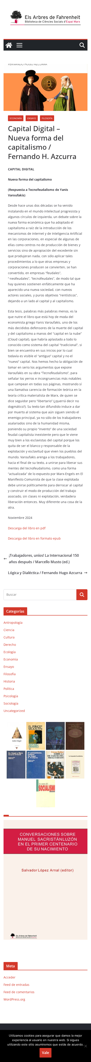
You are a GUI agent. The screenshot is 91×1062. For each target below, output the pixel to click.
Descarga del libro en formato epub (34, 538)
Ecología (10, 652)
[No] (85, 1046)
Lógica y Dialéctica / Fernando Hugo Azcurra (45, 572)
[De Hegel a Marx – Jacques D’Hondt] (16, 753)
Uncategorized (14, 711)
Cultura (9, 637)
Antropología (13, 622)
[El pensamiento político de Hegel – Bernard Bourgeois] (35, 753)
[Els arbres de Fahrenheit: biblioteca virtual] (9, 45)
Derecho (10, 644)
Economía (16, 118)
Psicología (11, 696)
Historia (9, 681)
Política (9, 689)
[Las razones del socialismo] (45, 782)
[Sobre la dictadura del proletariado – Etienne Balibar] (55, 753)
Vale (45, 1052)
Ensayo (31, 118)
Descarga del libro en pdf (27, 528)
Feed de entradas (16, 985)
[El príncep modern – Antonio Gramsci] (35, 725)
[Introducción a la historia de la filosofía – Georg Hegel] (75, 725)
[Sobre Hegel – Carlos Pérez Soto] (16, 725)
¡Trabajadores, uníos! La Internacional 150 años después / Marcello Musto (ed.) (44, 558)
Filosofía (47, 118)
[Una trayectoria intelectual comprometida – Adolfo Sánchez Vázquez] (55, 725)
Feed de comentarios (19, 992)
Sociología (11, 703)
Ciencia (9, 630)
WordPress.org (14, 999)
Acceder (9, 977)
